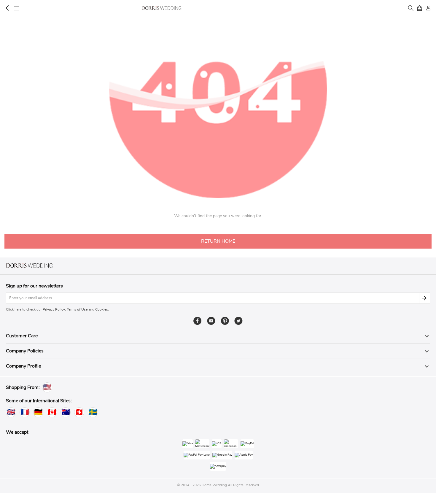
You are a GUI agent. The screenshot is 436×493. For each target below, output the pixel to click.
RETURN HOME (218, 241)
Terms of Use (77, 309)
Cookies (101, 309)
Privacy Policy (54, 309)
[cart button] (419, 8)
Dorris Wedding (161, 8)
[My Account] (428, 8)
